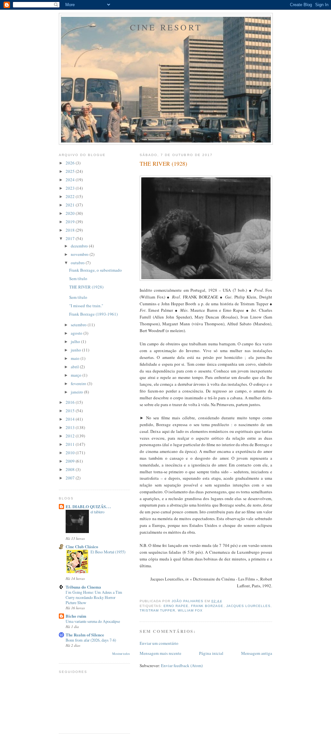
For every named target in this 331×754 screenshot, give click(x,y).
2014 (71, 419)
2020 (71, 213)
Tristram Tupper (157, 610)
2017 (71, 238)
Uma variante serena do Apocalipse (93, 621)
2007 (71, 478)
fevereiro (79, 383)
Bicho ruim (76, 616)
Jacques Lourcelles (248, 606)
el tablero (97, 511)
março (76, 375)
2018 (71, 230)
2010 (71, 453)
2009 (71, 461)
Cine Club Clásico (82, 546)
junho (76, 350)
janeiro (77, 392)
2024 (71, 180)
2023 (71, 188)
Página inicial (211, 653)
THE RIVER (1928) (86, 287)
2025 (71, 171)
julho (76, 341)
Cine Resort (166, 27)
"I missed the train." (86, 306)
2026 (71, 163)
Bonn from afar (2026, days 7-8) (91, 640)
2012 (71, 436)
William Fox (190, 610)
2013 (71, 427)
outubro (78, 263)
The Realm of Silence (85, 635)
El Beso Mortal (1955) (108, 551)
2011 (71, 444)
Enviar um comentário (159, 643)
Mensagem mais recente (160, 653)
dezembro (80, 246)
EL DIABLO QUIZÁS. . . (88, 506)
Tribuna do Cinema (83, 587)
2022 (71, 196)
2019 (71, 222)
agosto (77, 333)
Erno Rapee (176, 606)
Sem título (78, 278)
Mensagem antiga (256, 653)
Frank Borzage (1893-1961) (93, 314)
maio (75, 358)
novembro (80, 254)
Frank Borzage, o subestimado (95, 270)
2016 (71, 402)
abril (75, 367)
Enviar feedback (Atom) (182, 665)
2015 (71, 411)
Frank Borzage (207, 606)
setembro (79, 325)
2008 (71, 469)
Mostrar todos (121, 654)
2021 (71, 205)
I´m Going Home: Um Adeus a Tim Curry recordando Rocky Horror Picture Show (94, 597)
